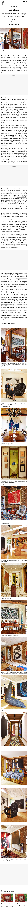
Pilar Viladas (15, 19)
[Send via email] (19, 25)
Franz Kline (14, 65)
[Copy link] (16, 25)
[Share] (9, 25)
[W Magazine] (2, 3)
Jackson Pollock (5, 67)
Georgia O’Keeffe (21, 197)
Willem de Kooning (6, 65)
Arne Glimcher (7, 221)
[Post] (12, 25)
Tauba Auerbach (11, 299)
